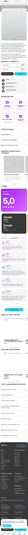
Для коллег (17, 460)
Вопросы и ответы (19, 479)
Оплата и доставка (5, 460)
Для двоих (17, 458)
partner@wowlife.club (5, 513)
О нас (2, 452)
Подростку (17, 465)
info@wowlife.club (19, 513)
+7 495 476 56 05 (5, 509)
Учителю (17, 463)
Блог (2, 454)
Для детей (17, 456)
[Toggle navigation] (2, 1)
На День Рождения (5, 479)
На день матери (4, 487)
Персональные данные (20, 490)
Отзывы (16, 481)
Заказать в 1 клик (7, 73)
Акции (2, 456)
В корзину (20, 73)
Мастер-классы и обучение (18, 4)
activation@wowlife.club (20, 508)
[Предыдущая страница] (11, 304)
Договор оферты (18, 488)
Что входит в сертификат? (9, 140)
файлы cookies (15, 521)
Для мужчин (17, 452)
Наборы (2, 463)
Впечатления (8, 4)
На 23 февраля (4, 476)
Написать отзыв (14, 309)
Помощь (3, 458)
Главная (2, 4)
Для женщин (17, 454)
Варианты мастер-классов (9, 145)
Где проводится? (6, 134)
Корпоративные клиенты (20, 477)
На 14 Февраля (4, 485)
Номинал (3, 469)
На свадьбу (3, 481)
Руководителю (18, 461)
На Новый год (4, 483)
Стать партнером (19, 476)
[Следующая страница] (17, 304)
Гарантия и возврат (5, 461)
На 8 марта (3, 477)
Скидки (2, 467)
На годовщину (4, 488)
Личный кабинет (22, 445)
